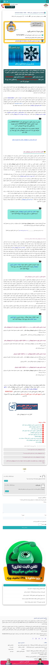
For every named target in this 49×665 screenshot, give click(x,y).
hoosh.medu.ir (38, 436)
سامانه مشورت (10, 649)
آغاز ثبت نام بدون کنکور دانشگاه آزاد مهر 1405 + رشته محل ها (36, 645)
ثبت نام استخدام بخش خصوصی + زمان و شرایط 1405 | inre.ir (36, 648)
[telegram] (7, 1)
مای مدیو (11, 651)
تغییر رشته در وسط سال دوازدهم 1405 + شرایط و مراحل (34, 592)
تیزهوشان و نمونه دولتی (35, 16)
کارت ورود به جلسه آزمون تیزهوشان (27, 176)
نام (45, 515)
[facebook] (33, 638)
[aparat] (45, 638)
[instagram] (5, 1)
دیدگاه (44, 502)
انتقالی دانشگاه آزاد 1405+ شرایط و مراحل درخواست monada (39, 653)
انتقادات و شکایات (21, 647)
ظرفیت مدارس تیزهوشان (40, 114)
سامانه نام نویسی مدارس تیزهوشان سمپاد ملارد (32, 425)
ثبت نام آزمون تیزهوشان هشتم (35, 427)
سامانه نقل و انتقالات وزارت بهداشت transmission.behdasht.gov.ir (40, 659)
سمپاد (20, 98)
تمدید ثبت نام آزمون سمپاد (36, 434)
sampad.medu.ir (19, 103)
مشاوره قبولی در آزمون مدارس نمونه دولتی (33, 431)
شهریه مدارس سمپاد (38, 429)
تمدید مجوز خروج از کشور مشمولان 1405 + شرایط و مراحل (34, 595)
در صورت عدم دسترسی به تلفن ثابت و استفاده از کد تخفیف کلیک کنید (27, 41)
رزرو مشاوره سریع (21, 645)
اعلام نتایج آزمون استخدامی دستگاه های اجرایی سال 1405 (36, 656)
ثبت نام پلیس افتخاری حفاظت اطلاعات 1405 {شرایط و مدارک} (33, 599)
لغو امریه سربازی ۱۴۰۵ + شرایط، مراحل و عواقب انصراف (35, 602)
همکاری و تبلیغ (10, 645)
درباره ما (23, 649)
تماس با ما (11, 647)
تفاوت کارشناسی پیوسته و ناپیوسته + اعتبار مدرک (36, 588)
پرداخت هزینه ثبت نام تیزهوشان (20, 114)
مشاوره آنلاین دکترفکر (20, 651)
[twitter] (39, 638)
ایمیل (23, 515)
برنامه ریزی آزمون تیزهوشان (36, 432)
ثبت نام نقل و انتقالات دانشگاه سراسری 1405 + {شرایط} (37, 651)
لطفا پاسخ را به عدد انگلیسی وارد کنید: (39, 521)
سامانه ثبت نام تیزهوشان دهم (18, 247)
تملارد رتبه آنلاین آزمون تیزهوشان (27, 212)
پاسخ (5, 480)
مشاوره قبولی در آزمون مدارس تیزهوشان (15, 112)
